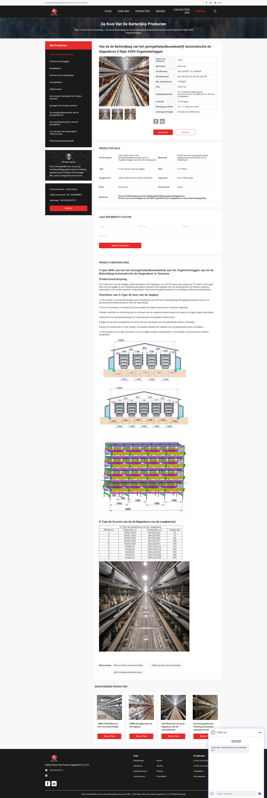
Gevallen (160, 766)
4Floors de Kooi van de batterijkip (128, 665)
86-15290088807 (74, 195)
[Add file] (212, 793)
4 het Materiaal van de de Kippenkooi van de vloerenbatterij (173, 727)
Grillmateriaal (55, 89)
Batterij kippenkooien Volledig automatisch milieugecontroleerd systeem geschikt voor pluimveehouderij (204, 727)
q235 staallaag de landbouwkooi (128, 672)
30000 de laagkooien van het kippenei (140, 725)
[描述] (215, 11)
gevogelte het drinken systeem (63, 105)
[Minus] (260, 732)
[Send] (260, 793)
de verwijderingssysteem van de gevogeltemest (64, 113)
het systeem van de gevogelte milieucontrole (63, 132)
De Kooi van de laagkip (59, 61)
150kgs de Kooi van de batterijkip (166, 665)
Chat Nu (185, 132)
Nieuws (159, 761)
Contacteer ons (139, 776)
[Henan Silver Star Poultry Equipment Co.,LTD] (54, 12)
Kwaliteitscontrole (140, 771)
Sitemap (160, 771)
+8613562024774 (68, 200)
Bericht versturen (120, 245)
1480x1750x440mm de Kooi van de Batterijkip (107, 725)
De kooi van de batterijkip (92, 30)
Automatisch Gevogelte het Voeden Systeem (66, 97)
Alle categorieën (200, 776)
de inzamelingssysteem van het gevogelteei (64, 123)
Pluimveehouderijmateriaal (62, 141)
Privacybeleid (161, 776)
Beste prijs (163, 132)
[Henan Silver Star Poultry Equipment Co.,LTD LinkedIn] (211, 3)
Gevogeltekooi (56, 82)
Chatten (68, 208)
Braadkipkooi (55, 68)
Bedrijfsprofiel (139, 761)
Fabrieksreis (138, 766)
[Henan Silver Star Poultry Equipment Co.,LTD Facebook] (206, 3)
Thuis (76, 30)
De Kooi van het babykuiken (62, 75)
